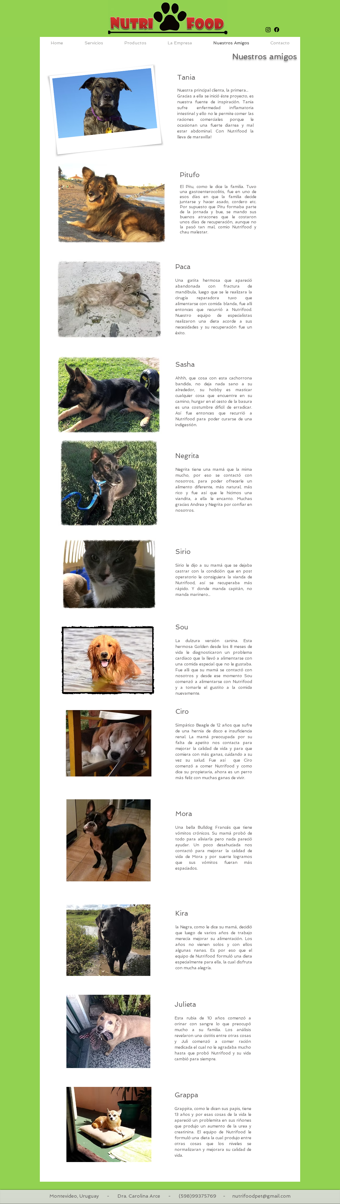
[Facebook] (276, 29)
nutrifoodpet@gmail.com (261, 1196)
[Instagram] (268, 29)
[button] (180, 43)
